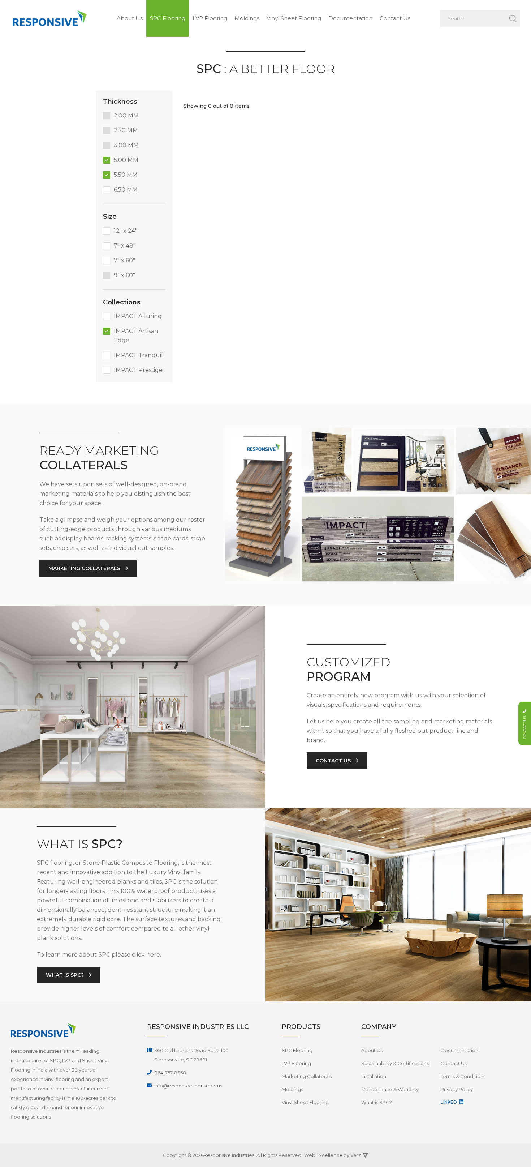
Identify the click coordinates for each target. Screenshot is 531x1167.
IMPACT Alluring (138, 316)
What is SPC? (376, 1102)
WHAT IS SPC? (65, 975)
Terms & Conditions (463, 1076)
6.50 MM (126, 189)
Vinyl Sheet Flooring (294, 18)
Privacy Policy (457, 1089)
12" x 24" (125, 230)
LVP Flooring (210, 18)
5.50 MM (126, 174)
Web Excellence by (332, 1155)
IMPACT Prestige (138, 370)
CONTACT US (334, 760)
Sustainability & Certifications (395, 1063)
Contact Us (395, 18)
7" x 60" (124, 260)
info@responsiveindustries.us (188, 1086)
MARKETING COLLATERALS (85, 568)
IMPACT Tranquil (138, 355)
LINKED (449, 1102)
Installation (373, 1076)
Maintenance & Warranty (390, 1089)
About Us (130, 18)
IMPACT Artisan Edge (136, 336)
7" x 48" (124, 245)
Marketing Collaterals (307, 1076)
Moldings (246, 18)
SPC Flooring (167, 18)
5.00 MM (126, 160)
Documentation (350, 18)
